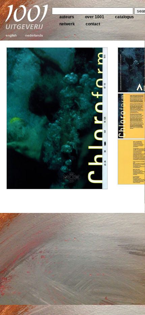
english (11, 35)
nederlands (34, 35)
